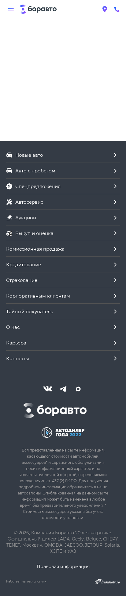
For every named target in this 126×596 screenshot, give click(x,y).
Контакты (17, 358)
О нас (13, 327)
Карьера (16, 343)
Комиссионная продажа (35, 249)
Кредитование (23, 264)
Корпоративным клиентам (38, 296)
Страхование (21, 280)
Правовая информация (63, 566)
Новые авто (29, 155)
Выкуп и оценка (34, 233)
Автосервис (29, 202)
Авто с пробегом (35, 170)
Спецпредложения (38, 186)
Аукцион (25, 217)
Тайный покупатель (29, 311)
